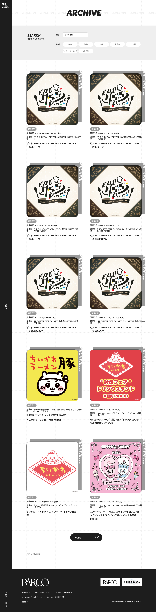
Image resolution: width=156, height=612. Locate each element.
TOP (28, 554)
